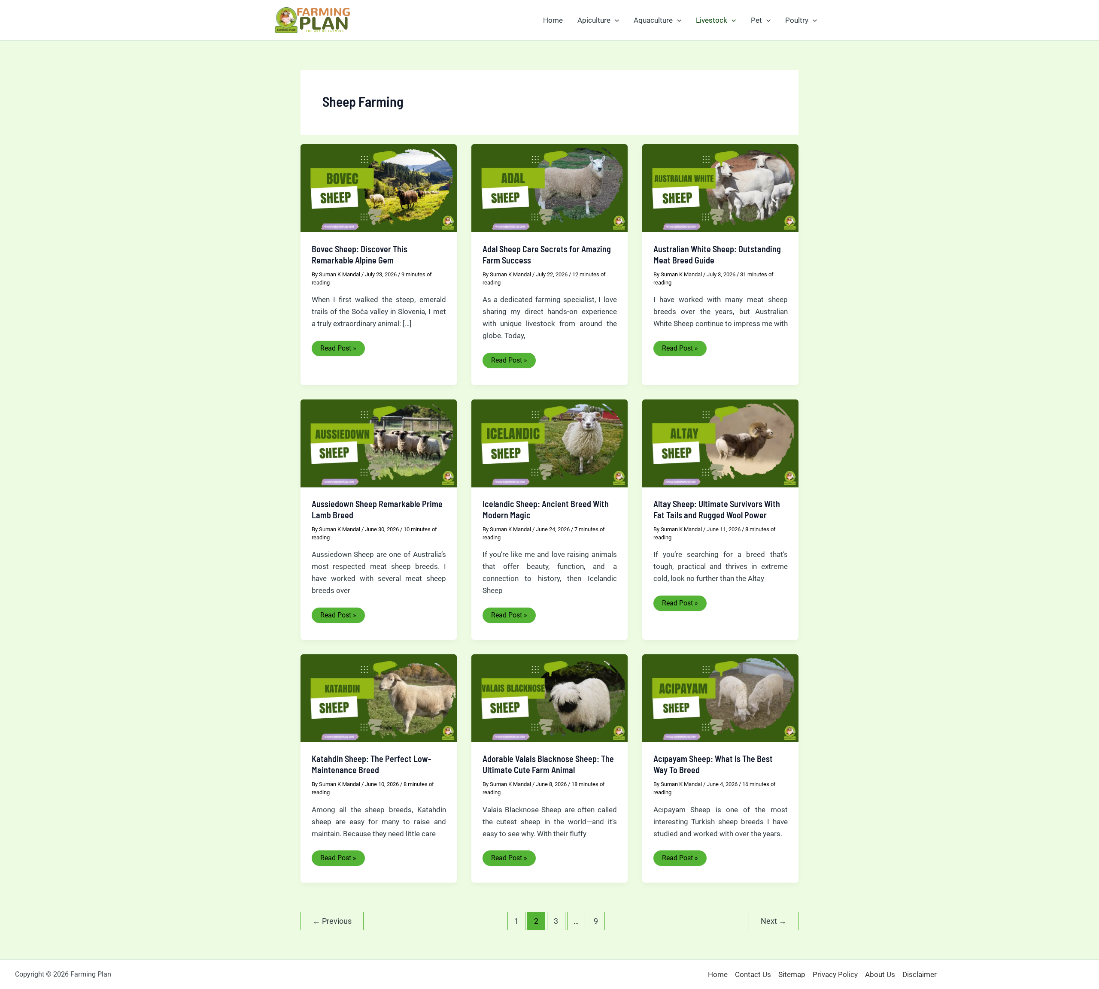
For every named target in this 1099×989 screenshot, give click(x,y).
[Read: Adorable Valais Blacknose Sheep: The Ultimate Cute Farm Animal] (549, 697)
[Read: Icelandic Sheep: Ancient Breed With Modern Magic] (549, 443)
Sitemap (791, 974)
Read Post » (338, 350)
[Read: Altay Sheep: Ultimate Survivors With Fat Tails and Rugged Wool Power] (720, 443)
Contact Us (753, 974)
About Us (880, 974)
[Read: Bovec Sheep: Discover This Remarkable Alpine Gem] (379, 187)
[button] (614, 20)
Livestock (711, 20)
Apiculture (593, 20)
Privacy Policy (835, 974)
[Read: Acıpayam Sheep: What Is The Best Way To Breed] (720, 697)
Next (773, 920)
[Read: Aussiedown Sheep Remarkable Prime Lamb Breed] (379, 443)
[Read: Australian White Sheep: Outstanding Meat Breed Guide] (720, 187)
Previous (332, 920)
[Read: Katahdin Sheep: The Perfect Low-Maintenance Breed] (379, 697)
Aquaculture (653, 20)
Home (553, 20)
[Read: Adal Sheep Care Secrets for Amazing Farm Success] (549, 187)
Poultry (796, 20)
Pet (756, 20)
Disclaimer (919, 974)
